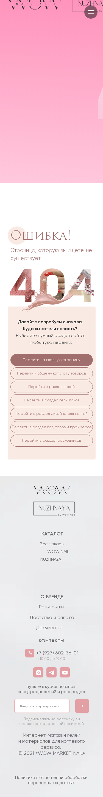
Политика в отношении (51, 780)
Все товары (52, 543)
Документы (49, 627)
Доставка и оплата (52, 617)
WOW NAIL (58, 551)
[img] (51, 514)
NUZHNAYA (50, 559)
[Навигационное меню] (91, 12)
